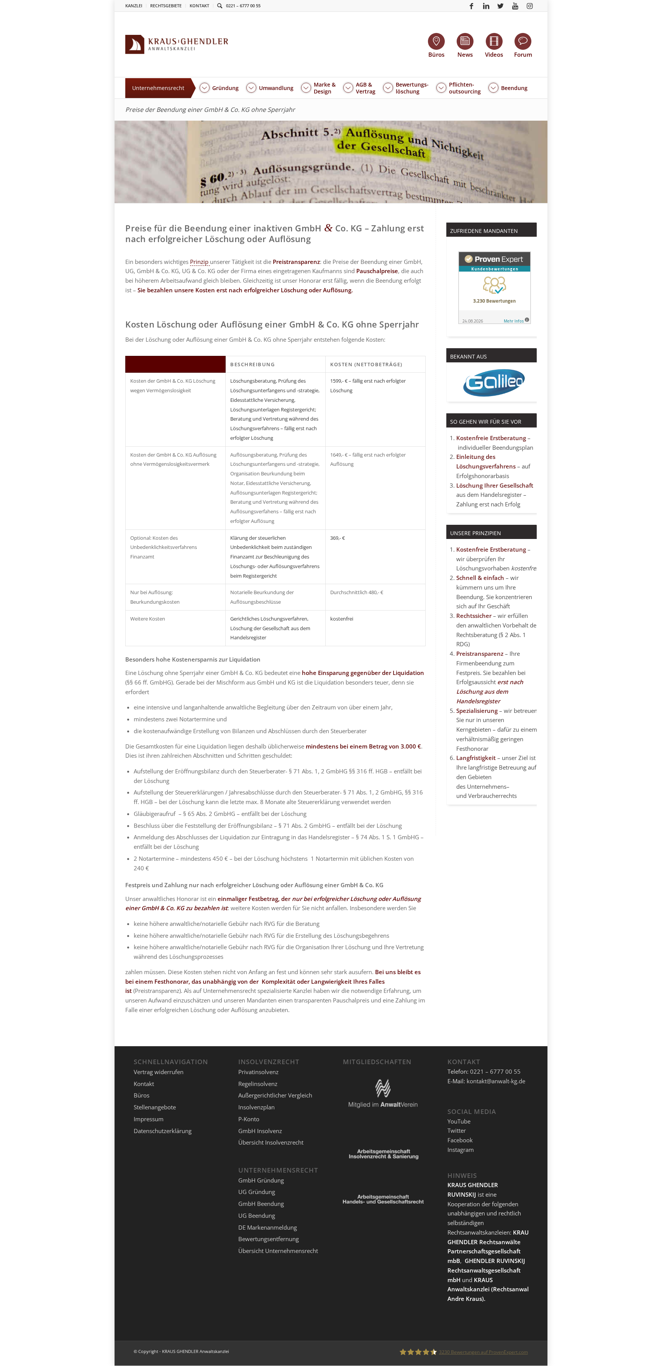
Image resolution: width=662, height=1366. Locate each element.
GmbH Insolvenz (260, 1131)
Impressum (149, 1119)
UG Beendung (256, 1215)
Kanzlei (133, 5)
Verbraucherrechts (492, 795)
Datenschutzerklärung (163, 1131)
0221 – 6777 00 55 (243, 5)
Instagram (460, 1149)
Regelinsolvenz (257, 1084)
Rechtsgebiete (166, 5)
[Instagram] (529, 5)
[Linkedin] (486, 5)
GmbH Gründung (261, 1180)
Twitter (456, 1130)
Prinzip (200, 261)
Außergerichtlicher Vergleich (275, 1095)
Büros (141, 1095)
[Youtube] (515, 5)
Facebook (460, 1140)
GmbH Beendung (261, 1203)
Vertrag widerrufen (159, 1072)
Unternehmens (486, 786)
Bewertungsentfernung (268, 1239)
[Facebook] (471, 5)
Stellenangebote (155, 1107)
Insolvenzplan (256, 1107)
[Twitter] (500, 5)
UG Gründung (256, 1192)
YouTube (458, 1121)
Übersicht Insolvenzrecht (270, 1142)
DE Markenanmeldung (267, 1227)
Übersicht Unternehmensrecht (278, 1251)
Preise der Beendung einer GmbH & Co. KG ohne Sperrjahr (210, 109)
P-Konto (248, 1119)
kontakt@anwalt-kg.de (496, 1081)
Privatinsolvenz (258, 1072)
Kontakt (199, 5)
